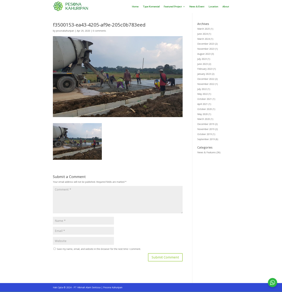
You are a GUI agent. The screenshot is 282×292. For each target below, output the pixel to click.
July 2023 (202, 58)
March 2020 (203, 119)
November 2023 (205, 48)
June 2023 (202, 63)
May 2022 (202, 93)
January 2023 (204, 73)
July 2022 (202, 89)
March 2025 (203, 28)
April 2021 (202, 104)
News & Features (206, 152)
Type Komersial (151, 6)
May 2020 (202, 114)
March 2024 (203, 38)
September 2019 (206, 139)
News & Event (196, 6)
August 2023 (204, 53)
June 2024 (202, 33)
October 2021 (204, 98)
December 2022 (205, 78)
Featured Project (173, 6)
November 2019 (205, 129)
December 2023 (205, 43)
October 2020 (204, 109)
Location (213, 6)
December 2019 (205, 124)
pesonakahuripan (65, 30)
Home (135, 6)
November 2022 (205, 83)
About (225, 6)
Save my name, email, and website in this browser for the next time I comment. (99, 248)
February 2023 (204, 68)
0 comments (99, 30)
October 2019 (204, 134)
